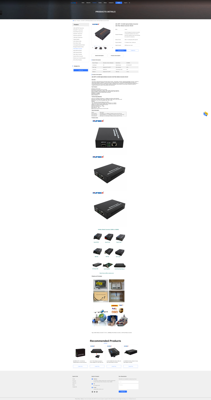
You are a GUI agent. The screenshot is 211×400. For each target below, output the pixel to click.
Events (100, 2)
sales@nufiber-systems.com (98, 389)
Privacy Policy (77, 398)
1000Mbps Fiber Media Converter (114, 332)
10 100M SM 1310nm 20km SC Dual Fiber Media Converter (131, 362)
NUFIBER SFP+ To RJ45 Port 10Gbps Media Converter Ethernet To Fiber (79, 362)
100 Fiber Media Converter (126, 332)
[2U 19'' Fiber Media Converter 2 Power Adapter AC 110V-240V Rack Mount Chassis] (97, 352)
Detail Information (99, 55)
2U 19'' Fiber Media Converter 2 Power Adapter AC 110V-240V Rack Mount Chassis (97, 362)
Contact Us (111, 2)
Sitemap (82, 398)
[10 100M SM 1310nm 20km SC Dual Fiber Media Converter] (131, 352)
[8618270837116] (94, 392)
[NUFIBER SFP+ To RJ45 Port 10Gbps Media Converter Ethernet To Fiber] (80, 352)
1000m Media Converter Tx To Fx (100, 332)
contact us (123, 391)
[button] (74, 355)
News (74, 384)
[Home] (74, 2)
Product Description (115, 55)
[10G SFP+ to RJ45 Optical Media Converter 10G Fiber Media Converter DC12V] (103, 34)
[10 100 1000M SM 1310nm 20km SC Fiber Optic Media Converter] (114, 352)
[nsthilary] (97, 392)
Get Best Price (121, 50)
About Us (88, 2)
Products (94, 2)
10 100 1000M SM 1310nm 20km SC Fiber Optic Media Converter (114, 362)
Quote (119, 2)
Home (83, 2)
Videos (105, 2)
